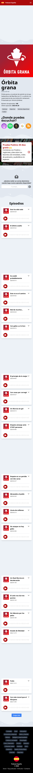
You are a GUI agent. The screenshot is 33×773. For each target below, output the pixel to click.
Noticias (4, 109)
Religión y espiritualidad (20, 737)
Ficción (19, 743)
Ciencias (12, 752)
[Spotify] (10, 126)
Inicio (4, 769)
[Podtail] (16, 126)
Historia (26, 743)
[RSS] (28, 126)
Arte (16, 731)
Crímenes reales (9, 746)
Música (8, 737)
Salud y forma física (20, 749)
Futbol (4, 112)
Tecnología (23, 740)
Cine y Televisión (9, 743)
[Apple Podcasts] (4, 126)
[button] (31, 3)
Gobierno (9, 749)
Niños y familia (23, 734)
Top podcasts (12, 769)
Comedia (9, 731)
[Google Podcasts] (22, 126)
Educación (23, 731)
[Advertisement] (16, 21)
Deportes (12, 109)
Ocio (26, 746)
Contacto (27, 769)
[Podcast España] (16, 759)
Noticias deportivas (23, 109)
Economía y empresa (10, 734)
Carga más (16, 715)
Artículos (20, 769)
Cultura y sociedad (11, 740)
